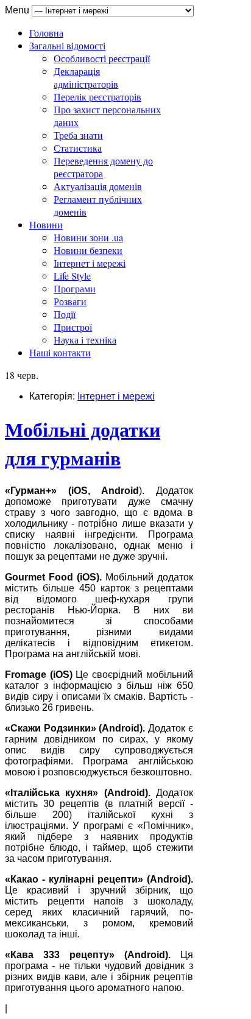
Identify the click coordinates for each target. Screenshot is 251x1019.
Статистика (78, 147)
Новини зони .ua (88, 237)
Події (65, 314)
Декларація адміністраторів (86, 77)
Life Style (72, 275)
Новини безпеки (88, 250)
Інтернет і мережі (89, 262)
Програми (75, 288)
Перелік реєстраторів (97, 96)
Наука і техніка (85, 339)
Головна (46, 32)
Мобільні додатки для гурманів (82, 443)
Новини (46, 224)
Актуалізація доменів (98, 186)
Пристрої (73, 326)
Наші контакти (60, 352)
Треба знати (78, 135)
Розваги (70, 301)
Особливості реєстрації (102, 58)
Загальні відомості (67, 45)
